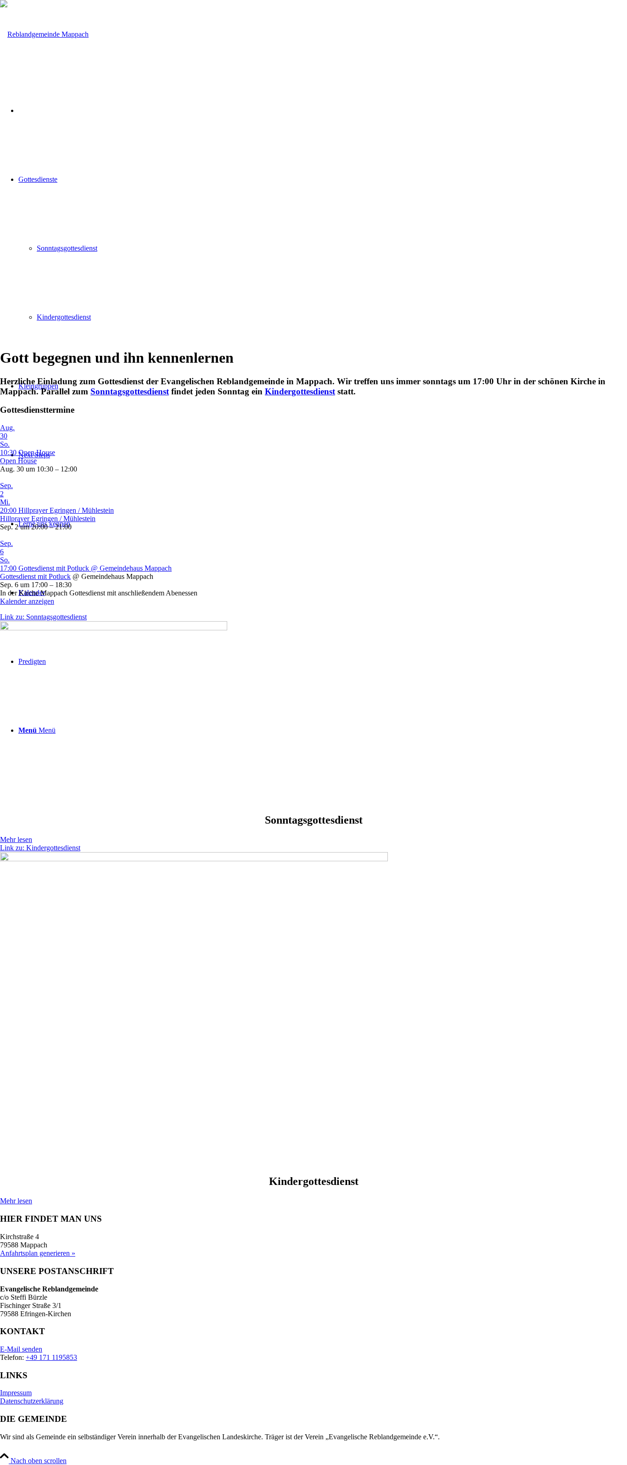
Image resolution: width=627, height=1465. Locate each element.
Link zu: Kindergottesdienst (40, 848)
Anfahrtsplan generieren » (37, 1253)
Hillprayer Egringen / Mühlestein (47, 518)
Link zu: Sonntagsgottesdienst (43, 617)
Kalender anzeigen (27, 601)
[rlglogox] (44, 34)
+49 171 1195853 (51, 1357)
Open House (18, 461)
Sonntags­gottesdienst (129, 391)
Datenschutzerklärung (31, 1401)
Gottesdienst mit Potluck (35, 576)
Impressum (16, 1393)
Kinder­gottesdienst (300, 391)
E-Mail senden (21, 1349)
